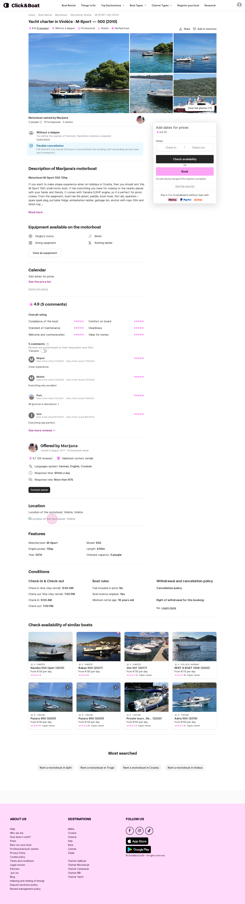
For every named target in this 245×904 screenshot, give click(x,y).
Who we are (16, 832)
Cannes (72, 848)
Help (12, 829)
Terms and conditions (22, 860)
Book (185, 171)
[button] (184, 29)
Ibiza (70, 844)
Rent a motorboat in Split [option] (56, 767)
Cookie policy (17, 856)
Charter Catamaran (78, 868)
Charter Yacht (76, 876)
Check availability (184, 159)
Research (210, 5)
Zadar (71, 852)
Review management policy (25, 888)
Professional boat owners (24, 848)
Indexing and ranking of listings (27, 880)
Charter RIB (74, 872)
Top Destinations (111, 5)
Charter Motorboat (78, 864)
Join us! (14, 872)
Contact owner (39, 489)
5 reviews (42, 28)
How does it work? (20, 836)
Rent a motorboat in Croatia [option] (141, 767)
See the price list (39, 281)
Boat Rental (69, 5)
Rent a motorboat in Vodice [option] (185, 767)
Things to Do (88, 5)
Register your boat (188, 5)
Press (13, 840)
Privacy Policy (18, 852)
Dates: (159, 141)
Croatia (72, 832)
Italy (70, 840)
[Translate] (43, 351)
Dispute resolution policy (24, 884)
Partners (15, 868)
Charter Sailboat (77, 860)
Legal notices (17, 864)
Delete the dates (38, 289)
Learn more (169, 608)
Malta (71, 829)
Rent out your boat (21, 844)
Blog (12, 876)
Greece (72, 836)
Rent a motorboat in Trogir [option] (97, 767)
